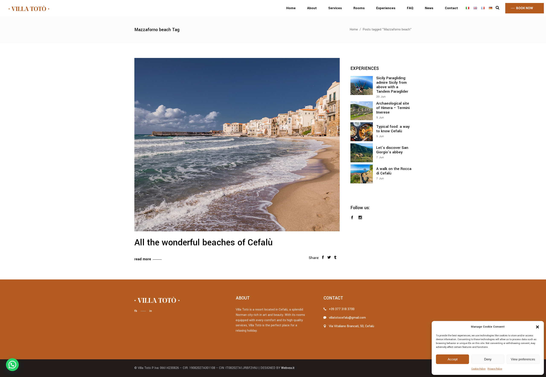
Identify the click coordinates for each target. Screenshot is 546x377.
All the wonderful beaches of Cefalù (203, 242)
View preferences (523, 359)
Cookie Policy (478, 368)
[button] (537, 327)
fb (135, 311)
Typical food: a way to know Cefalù (393, 129)
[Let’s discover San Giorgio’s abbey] (361, 152)
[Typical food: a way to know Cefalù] (361, 131)
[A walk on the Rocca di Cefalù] (361, 173)
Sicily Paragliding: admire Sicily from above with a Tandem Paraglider (392, 84)
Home (354, 29)
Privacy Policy (495, 368)
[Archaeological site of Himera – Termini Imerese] (361, 110)
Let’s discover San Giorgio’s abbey (392, 150)
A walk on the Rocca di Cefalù (393, 171)
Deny (488, 359)
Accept (452, 359)
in (150, 311)
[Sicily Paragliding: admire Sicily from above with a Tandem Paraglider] (361, 85)
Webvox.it (288, 368)
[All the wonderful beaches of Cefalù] (237, 144)
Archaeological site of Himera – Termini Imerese (393, 108)
